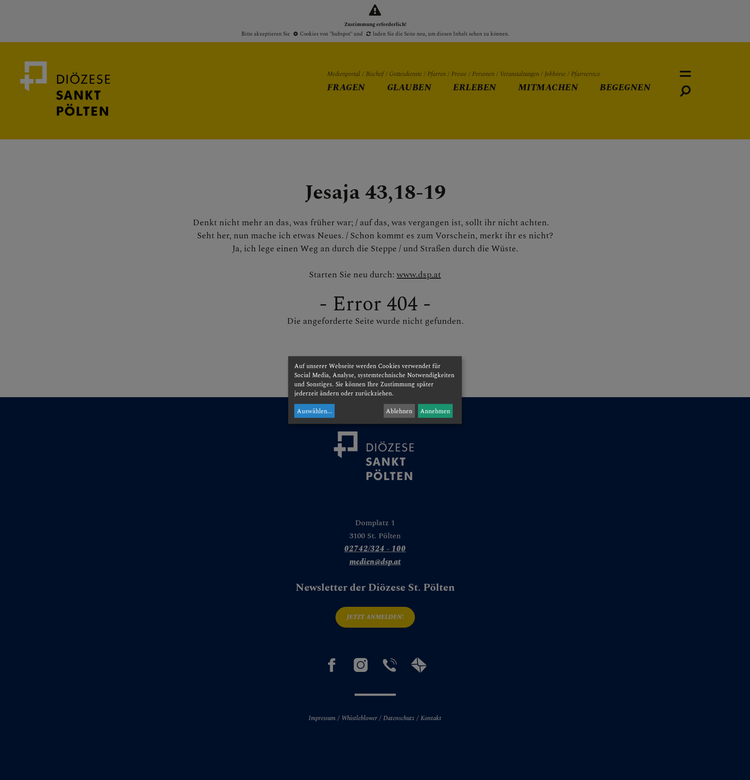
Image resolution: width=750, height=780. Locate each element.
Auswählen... (314, 410)
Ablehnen (399, 410)
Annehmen (435, 410)
